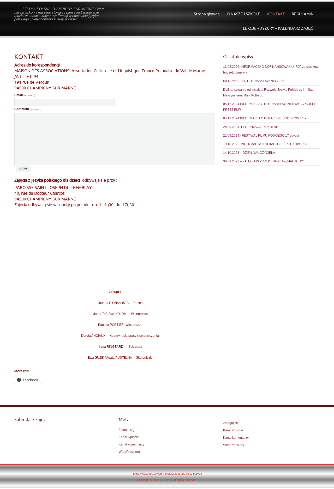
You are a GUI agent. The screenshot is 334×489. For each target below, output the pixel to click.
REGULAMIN (303, 14)
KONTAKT (276, 14)
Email (24, 95)
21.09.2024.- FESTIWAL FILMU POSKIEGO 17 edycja (261, 135)
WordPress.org (129, 452)
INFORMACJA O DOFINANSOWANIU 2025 (253, 81)
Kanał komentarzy (131, 444)
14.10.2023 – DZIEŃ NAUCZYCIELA (249, 153)
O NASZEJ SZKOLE (243, 14)
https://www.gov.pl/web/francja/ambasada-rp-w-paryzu (167, 473)
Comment (27, 109)
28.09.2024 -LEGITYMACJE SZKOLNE (250, 127)
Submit (23, 168)
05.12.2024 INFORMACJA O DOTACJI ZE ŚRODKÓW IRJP (265, 118)
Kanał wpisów (129, 437)
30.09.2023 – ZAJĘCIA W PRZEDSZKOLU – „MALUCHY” (263, 161)
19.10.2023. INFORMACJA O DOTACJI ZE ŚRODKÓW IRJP (265, 144)
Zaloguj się (126, 430)
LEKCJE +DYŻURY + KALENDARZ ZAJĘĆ (278, 28)
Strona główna (207, 14)
